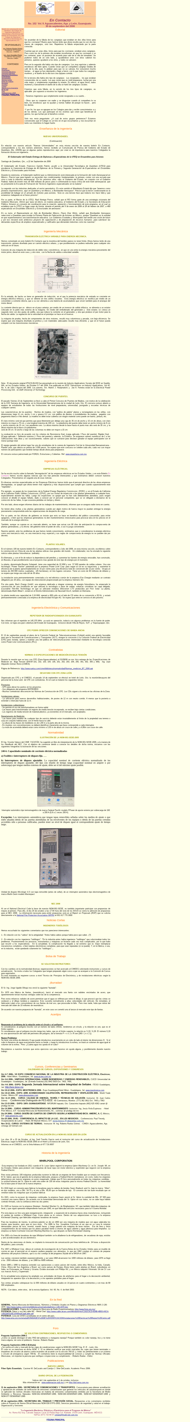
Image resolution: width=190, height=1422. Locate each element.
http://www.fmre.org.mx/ (85, 1309)
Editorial (4, 68)
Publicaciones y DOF (9, 93)
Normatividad (6, 78)
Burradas (5, 83)
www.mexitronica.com (95, 1090)
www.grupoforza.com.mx (76, 454)
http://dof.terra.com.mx (79, 1382)
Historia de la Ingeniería (10, 88)
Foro (3, 91)
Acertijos (4, 85)
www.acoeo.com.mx (42, 1076)
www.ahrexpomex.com (28, 1095)
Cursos (4, 86)
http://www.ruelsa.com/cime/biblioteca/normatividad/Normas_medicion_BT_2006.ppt (57, 668)
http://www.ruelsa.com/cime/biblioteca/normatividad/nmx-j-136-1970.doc (37, 1307)
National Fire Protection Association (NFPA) (35, 915)
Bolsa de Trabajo (7, 81)
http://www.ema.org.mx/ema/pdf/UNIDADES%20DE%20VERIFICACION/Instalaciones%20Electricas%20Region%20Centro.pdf (55, 1318)
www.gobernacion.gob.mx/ (53, 1382)
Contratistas (6, 76)
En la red (5, 89)
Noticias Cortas (7, 80)
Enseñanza (6, 70)
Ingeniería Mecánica (9, 72)
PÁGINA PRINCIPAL (11, 95)
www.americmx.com (14, 1116)
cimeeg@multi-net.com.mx (66, 1415)
